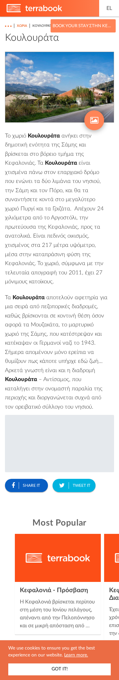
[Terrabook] (34, 11)
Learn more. (76, 655)
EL (109, 8)
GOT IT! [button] (60, 669)
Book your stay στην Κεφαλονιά (83, 26)
